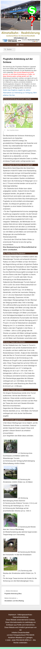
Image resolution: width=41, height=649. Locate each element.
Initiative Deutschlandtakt (20, 632)
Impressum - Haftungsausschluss (20, 614)
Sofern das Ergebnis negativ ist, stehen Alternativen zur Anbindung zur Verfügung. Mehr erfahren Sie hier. (20, 92)
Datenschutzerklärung (20, 617)
